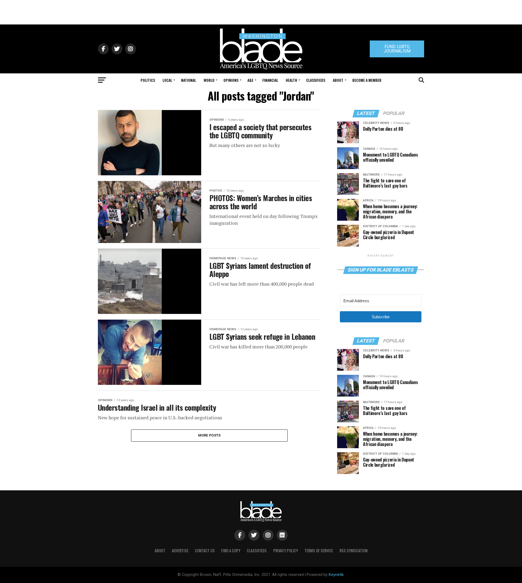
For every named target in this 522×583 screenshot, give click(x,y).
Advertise (180, 550)
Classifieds (315, 80)
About (338, 80)
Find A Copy (230, 550)
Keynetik (336, 574)
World (209, 80)
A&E (250, 80)
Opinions (230, 80)
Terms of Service (318, 550)
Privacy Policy (285, 550)
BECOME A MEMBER (366, 80)
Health (291, 80)
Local (167, 80)
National (188, 80)
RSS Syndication (354, 550)
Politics (148, 80)
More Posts (209, 435)
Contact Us (205, 550)
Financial (270, 80)
